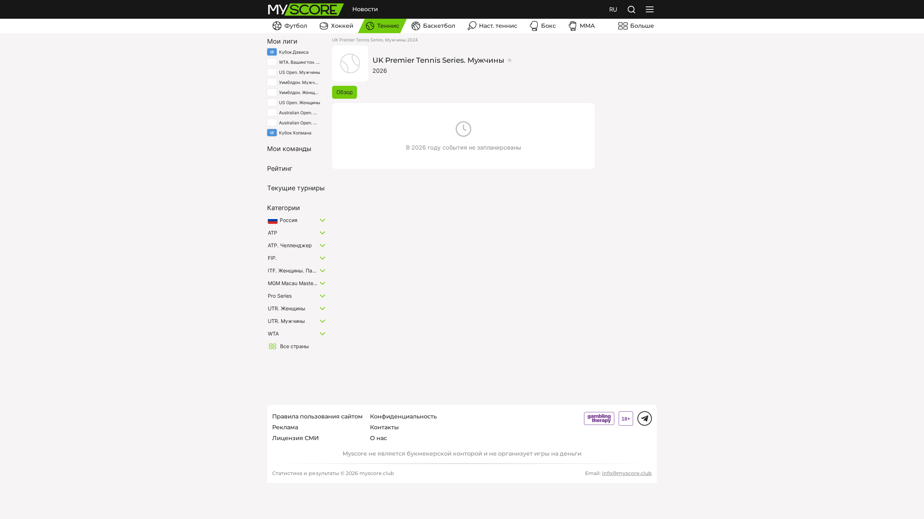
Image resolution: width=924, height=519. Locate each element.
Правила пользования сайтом (317, 416)
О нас (378, 438)
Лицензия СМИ (295, 438)
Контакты (384, 427)
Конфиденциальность (403, 416)
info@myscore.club (627, 473)
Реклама (285, 427)
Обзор (344, 92)
